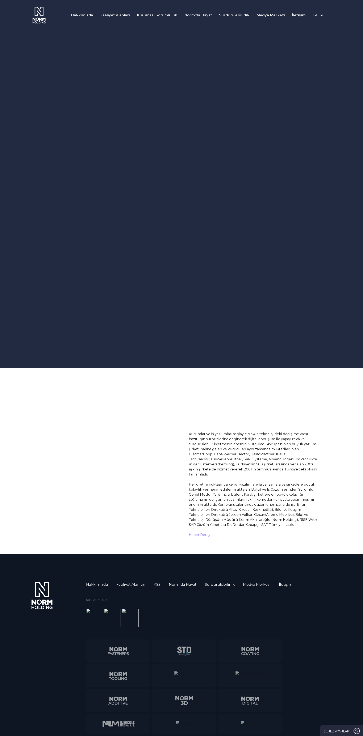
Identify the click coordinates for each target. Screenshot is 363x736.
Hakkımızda (82, 15)
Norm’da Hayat (198, 15)
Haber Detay (199, 535)
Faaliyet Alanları (115, 15)
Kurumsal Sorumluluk (157, 15)
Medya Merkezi (270, 15)
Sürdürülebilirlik (234, 15)
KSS (157, 584)
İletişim (299, 15)
